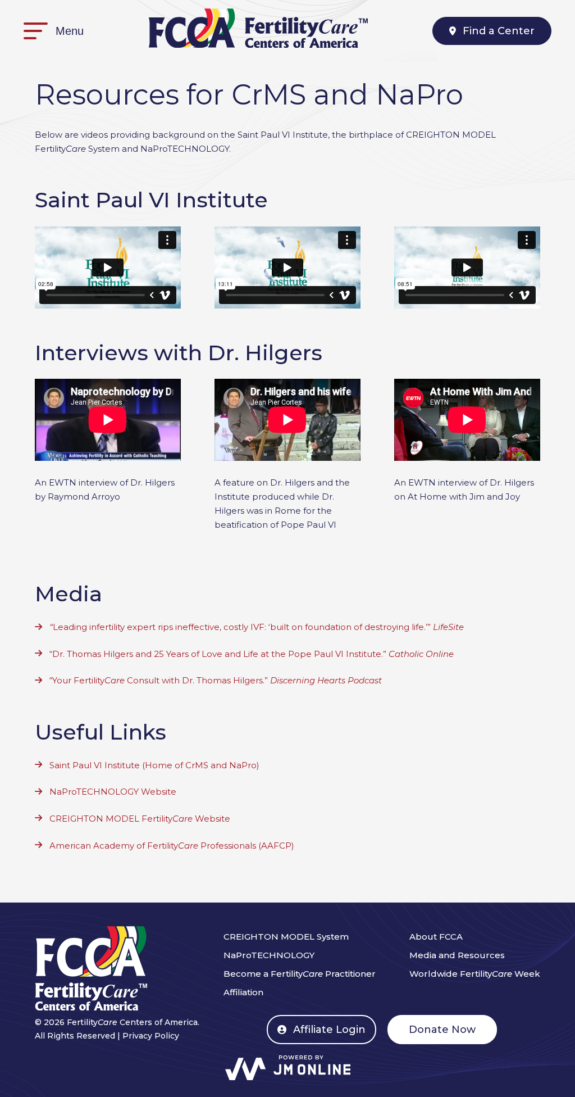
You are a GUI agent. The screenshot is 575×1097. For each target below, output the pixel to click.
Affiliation (243, 992)
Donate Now (442, 1029)
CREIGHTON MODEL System (286, 936)
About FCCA (436, 936)
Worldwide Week (474, 973)
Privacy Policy (150, 1036)
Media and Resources (457, 955)
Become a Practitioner (299, 973)
